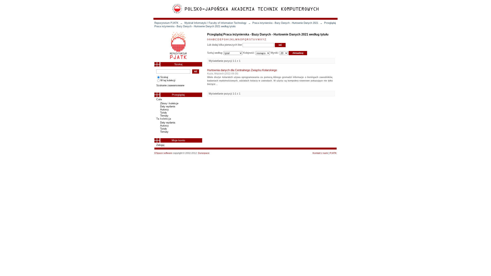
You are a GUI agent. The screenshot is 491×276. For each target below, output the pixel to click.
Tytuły (163, 112)
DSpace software (163, 153)
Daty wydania (167, 106)
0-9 (209, 39)
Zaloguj (160, 145)
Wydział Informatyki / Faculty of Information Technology (215, 22)
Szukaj (164, 77)
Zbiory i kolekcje (169, 103)
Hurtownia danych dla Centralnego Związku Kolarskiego (242, 70)
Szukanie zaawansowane (170, 85)
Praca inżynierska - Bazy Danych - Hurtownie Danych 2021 (285, 22)
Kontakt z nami (320, 153)
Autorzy (164, 109)
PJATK (333, 153)
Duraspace (203, 153)
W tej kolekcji (167, 80)
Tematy (164, 115)
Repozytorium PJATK (166, 22)
